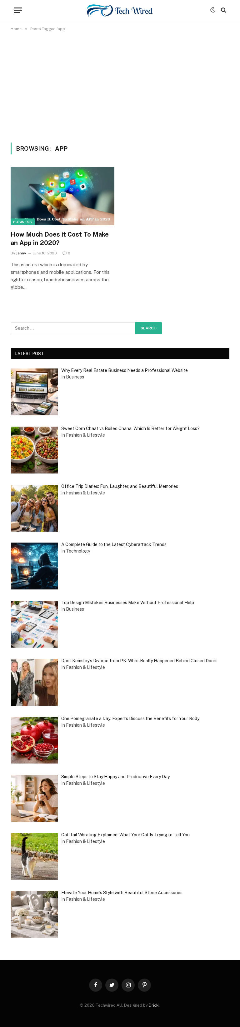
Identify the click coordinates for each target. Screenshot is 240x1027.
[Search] (223, 10)
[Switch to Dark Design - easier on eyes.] (213, 10)
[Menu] (18, 10)
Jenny (21, 253)
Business (22, 222)
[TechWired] (119, 10)
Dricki (154, 1005)
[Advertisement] (120, 85)
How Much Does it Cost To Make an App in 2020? (60, 239)
